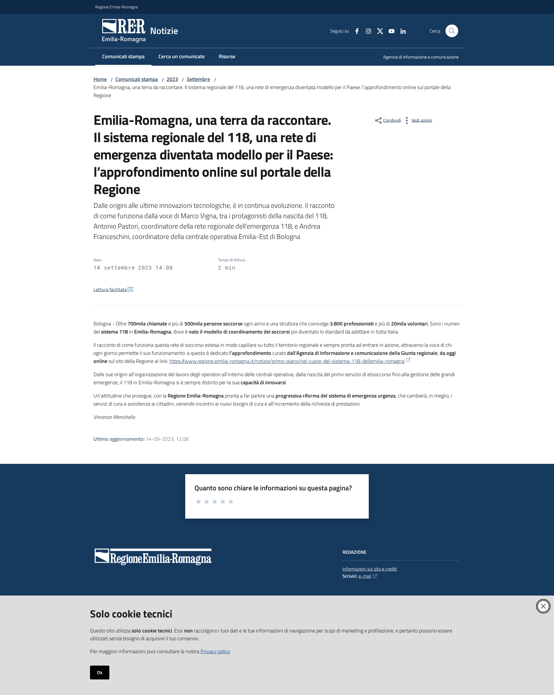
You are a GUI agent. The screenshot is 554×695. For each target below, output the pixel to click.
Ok (99, 672)
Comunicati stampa (136, 79)
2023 (172, 79)
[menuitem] (417, 57)
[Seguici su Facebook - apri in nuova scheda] (354, 30)
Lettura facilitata (110, 289)
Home (100, 79)
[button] (452, 31)
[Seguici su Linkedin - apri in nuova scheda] (401, 30)
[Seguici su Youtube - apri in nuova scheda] (389, 30)
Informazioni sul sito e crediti (369, 568)
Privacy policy (215, 651)
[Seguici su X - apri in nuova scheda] (377, 30)
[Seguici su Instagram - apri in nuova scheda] (366, 30)
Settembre (198, 79)
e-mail (365, 575)
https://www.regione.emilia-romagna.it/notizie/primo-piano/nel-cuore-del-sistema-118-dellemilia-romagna (287, 361)
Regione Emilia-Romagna (116, 7)
